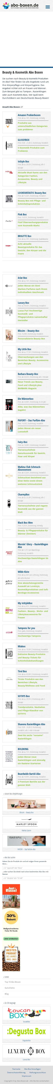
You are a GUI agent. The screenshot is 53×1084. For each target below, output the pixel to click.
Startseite (16, 1069)
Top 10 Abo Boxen (13, 982)
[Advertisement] (26, 39)
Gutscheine (10, 988)
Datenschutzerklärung (16, 1072)
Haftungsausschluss (37, 1072)
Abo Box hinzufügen (32, 1069)
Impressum (26, 1076)
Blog (7, 993)
